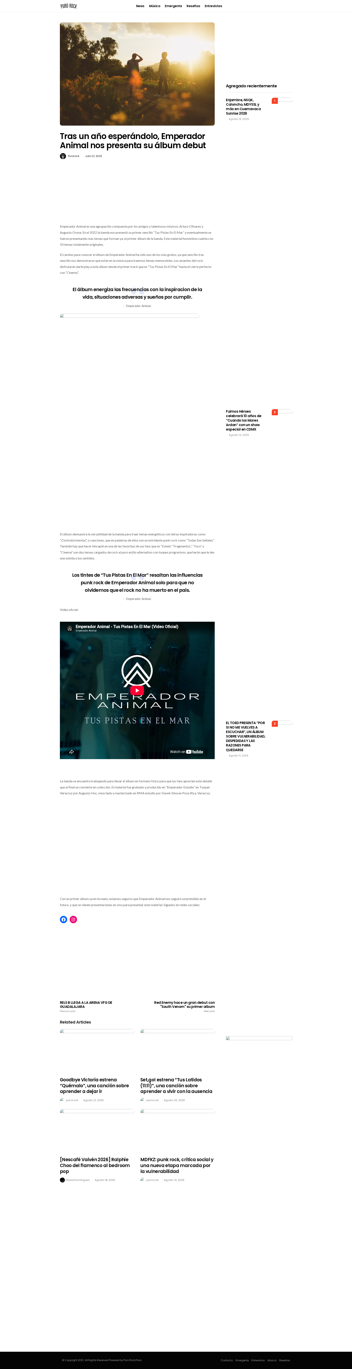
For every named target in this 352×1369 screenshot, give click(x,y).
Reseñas (193, 6)
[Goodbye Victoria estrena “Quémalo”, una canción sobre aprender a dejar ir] (97, 1050)
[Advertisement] (137, 200)
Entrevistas (213, 6)
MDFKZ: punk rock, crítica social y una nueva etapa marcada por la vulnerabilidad (176, 1165)
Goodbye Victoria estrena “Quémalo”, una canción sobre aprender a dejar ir (94, 1086)
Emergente (173, 6)
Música (154, 6)
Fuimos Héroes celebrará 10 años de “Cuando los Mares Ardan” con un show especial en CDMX (243, 420)
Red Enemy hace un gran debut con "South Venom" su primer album (184, 1007)
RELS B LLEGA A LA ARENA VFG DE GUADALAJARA (86, 1007)
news (140, 6)
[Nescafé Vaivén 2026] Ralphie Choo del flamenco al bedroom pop (95, 1165)
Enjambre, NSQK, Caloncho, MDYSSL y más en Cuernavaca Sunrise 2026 (243, 107)
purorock (73, 156)
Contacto (227, 1360)
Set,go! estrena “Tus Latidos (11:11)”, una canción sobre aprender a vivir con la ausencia (176, 1086)
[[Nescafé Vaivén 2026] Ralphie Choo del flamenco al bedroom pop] (97, 1130)
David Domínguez (78, 1180)
